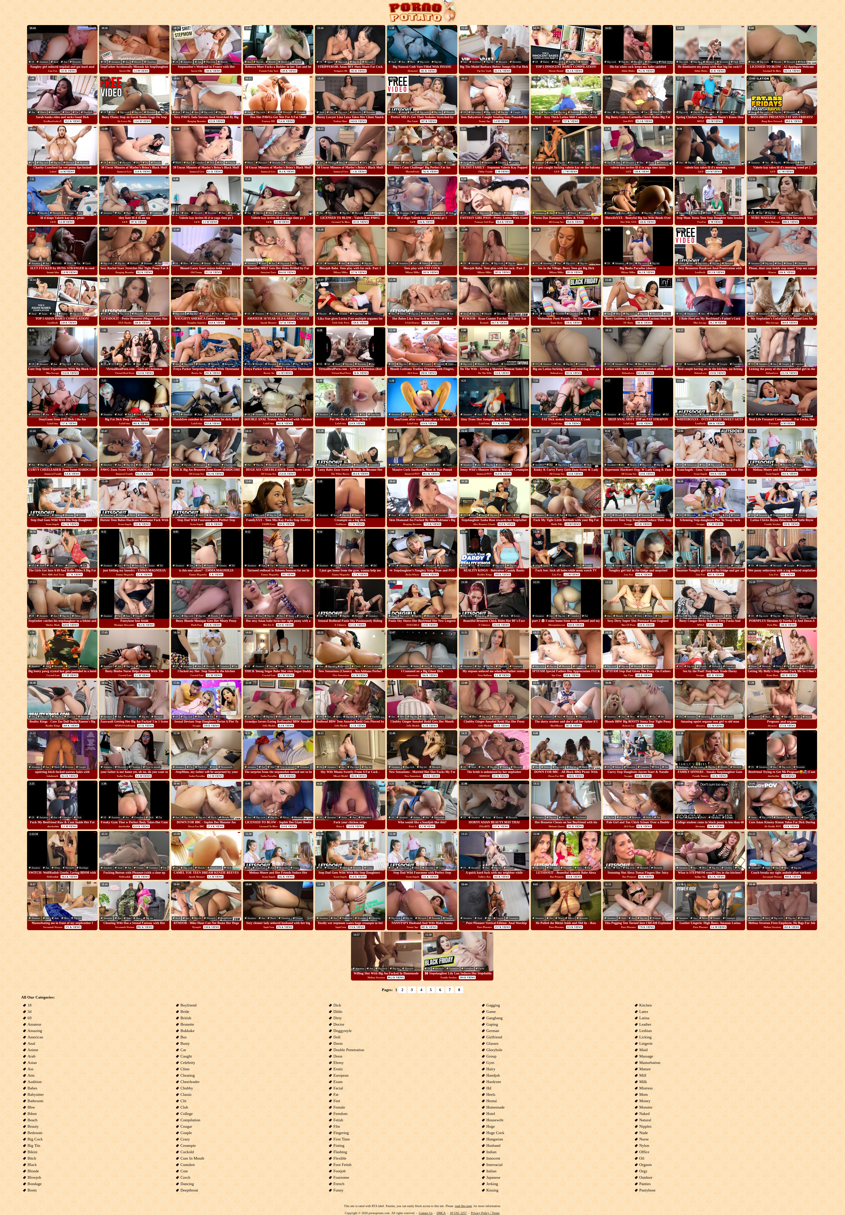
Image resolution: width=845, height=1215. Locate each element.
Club (184, 1107)
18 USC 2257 (458, 1213)
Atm (196, 112)
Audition (476, 61)
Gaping (492, 1024)
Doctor (338, 1024)
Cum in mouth (421, 213)
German (492, 1030)
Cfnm (184, 1069)
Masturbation (649, 1062)
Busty (651, 162)
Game (491, 1011)
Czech (440, 364)
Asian (330, 61)
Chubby (502, 162)
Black (43, 112)
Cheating (151, 61)
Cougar (515, 162)
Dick (663, 61)
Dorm (338, 1043)
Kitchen (645, 1005)
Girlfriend (494, 1037)
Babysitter (476, 112)
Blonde (137, 61)
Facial (481, 968)
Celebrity (664, 162)
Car (586, 112)
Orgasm (645, 1164)
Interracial (494, 1164)
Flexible (339, 1158)
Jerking (492, 1184)
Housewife (494, 1120)
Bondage (404, 213)
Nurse (644, 1139)
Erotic (517, 616)
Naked (644, 1113)
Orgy (138, 364)
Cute (796, 213)
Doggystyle (230, 313)
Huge (490, 1126)
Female (157, 162)
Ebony (338, 1062)
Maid (643, 1050)
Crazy (440, 414)
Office (644, 1152)
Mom (643, 1094)
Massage (646, 1056)
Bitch (57, 515)
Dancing (187, 1184)
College (88, 464)
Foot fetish (342, 1164)
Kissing (492, 1190)
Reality (150, 364)
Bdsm (196, 263)
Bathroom (131, 716)
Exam (338, 1082)
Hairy (490, 1069)
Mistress (646, 1088)
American (692, 464)
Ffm (306, 364)
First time (341, 1139)
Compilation (420, 162)
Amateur (43, 61)
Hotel (490, 1113)
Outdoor (645, 1177)
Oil (641, 1158)
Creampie (437, 162)
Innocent (493, 1158)
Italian (491, 1171)
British (298, 61)
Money (644, 1101)
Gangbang (494, 1018)
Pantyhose (647, 1190)
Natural (645, 1120)
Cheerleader (72, 464)
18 (32, 61)
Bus (162, 112)
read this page (463, 1206)
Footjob (339, 1171)
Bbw (412, 61)
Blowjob (285, 61)
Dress (149, 414)
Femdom (375, 414)
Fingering (358, 313)
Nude (643, 1133)
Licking (645, 1037)
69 (104, 313)
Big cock (210, 61)
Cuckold (187, 1152)
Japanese (493, 1177)
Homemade (227, 767)
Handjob (88, 112)
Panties (645, 1184)
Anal (55, 61)
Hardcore (655, 414)
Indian (491, 1152)
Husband (493, 1145)
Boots (705, 918)
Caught (516, 112)
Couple (785, 313)
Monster (645, 1107)
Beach (32, 1120)
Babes (546, 61)
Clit (630, 616)
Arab (31, 1056)
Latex (643, 1011)
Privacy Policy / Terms (485, 1213)
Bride (184, 1011)
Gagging (493, 1005)
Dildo (451, 364)
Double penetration (348, 1050)
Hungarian (494, 1139)
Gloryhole (494, 1050)
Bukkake (187, 1030)
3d (112, 364)
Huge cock (495, 1133)
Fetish (519, 414)
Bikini (510, 213)
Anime (416, 817)
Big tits (259, 61)
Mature (645, 1069)
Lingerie (646, 1043)
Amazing (705, 716)
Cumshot (199, 162)
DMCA (441, 1213)
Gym (87, 263)
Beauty (561, 213)
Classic (357, 666)
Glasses (150, 565)
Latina (644, 1018)
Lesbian (645, 1030)
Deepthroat (215, 867)
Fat (76, 112)
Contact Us (425, 1213)
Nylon (644, 1145)
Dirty (650, 616)
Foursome (341, 1177)
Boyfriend (153, 313)
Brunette (76, 61)
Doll (336, 1037)
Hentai (491, 1101)
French (338, 1184)
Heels (490, 1094)
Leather (645, 1024)
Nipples (645, 1126)
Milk (643, 1082)
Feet (128, 616)
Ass (65, 61)
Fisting (338, 1145)
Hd (369, 313)
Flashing (340, 1152)
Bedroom (684, 767)
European (341, 1075)
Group (222, 716)
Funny (338, 1190)
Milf (642, 1075)
